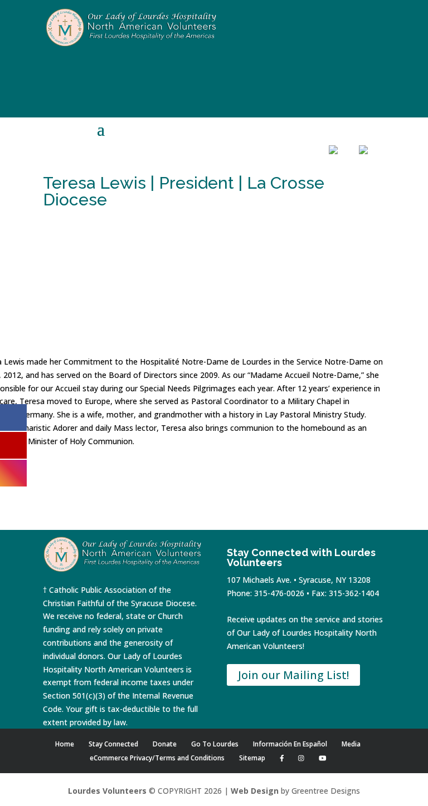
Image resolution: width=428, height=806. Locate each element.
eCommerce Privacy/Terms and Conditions (157, 758)
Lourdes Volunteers (107, 790)
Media (351, 744)
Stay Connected (113, 744)
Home (219, 168)
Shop (249, 168)
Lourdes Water (340, 178)
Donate (279, 168)
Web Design (255, 790)
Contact (310, 168)
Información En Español (290, 744)
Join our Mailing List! (293, 674)
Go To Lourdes (215, 744)
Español (370, 166)
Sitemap (252, 758)
